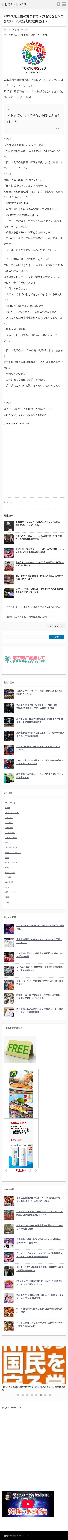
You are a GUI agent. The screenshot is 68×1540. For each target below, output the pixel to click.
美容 (7, 887)
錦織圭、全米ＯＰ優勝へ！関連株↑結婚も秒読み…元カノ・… (32, 617)
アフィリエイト (12, 813)
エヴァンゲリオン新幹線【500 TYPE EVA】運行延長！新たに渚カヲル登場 (39, 590)
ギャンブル (10, 832)
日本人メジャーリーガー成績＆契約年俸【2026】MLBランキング (39, 693)
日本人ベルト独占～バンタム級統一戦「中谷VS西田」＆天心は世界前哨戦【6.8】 (39, 537)
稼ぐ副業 (9, 882)
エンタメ (9, 823)
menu (64, 4)
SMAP (7, 807)
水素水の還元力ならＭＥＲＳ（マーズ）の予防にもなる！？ (39, 941)
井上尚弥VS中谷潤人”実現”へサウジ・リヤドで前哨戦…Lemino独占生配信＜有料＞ (39, 1213)
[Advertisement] (34, 458)
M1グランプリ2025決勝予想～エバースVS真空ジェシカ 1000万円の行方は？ (39, 1283)
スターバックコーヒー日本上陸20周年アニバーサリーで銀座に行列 (39, 1227)
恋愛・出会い (11, 862)
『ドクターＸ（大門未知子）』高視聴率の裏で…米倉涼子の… (33, 607)
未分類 (8, 877)
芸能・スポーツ (12, 892)
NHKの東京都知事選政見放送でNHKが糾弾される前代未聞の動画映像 (33, 1388)
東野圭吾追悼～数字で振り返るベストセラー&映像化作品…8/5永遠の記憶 (40, 734)
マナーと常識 (11, 847)
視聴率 (8, 897)
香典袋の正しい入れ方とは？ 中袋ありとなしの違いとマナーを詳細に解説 (39, 1010)
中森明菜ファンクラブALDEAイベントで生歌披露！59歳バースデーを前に (38, 524)
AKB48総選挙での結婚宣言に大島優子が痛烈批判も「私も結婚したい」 (39, 969)
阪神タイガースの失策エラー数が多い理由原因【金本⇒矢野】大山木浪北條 (38, 997)
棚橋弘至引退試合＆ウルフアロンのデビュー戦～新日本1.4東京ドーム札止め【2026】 (39, 1199)
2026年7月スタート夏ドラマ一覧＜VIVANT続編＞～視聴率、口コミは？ (39, 762)
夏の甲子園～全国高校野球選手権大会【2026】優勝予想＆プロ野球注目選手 (39, 720)
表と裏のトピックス (14, 4)
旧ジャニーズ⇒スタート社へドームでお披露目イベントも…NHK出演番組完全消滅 (40, 550)
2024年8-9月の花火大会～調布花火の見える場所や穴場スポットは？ (39, 577)
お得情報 (9, 827)
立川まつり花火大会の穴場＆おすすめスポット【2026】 (38, 748)
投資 (7, 867)
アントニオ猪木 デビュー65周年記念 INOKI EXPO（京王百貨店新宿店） (39, 1324)
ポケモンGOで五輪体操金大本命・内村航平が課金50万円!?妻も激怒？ (39, 1269)
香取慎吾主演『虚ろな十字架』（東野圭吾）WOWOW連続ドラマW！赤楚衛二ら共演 (37, 706)
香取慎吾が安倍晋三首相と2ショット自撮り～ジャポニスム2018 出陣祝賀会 (40, 1296)
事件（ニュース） (13, 852)
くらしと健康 (11, 838)
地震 (7, 857)
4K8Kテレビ (10, 803)
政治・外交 (10, 872)
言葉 (7, 902)
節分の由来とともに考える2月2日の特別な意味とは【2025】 (39, 1310)
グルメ (8, 842)
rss (58, 4)
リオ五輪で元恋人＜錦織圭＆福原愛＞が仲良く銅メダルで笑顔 (39, 955)
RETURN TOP (56, 626)
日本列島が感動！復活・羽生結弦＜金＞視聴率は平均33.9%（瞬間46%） (39, 1241)
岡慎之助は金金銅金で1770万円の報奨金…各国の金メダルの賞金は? (40, 564)
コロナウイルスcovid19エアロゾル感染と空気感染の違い (40, 927)
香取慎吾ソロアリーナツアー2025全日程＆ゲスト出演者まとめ (39, 776)
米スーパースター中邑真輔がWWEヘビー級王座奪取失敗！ (39, 983)
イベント (10, 502)
